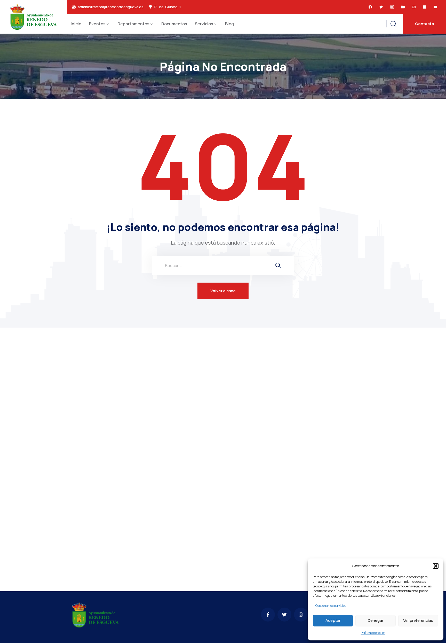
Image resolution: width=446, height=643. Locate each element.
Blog (229, 24)
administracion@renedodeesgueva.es (111, 7)
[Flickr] (424, 7)
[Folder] (402, 7)
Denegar (375, 620)
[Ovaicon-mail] (413, 7)
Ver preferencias (418, 620)
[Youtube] (435, 7)
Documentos (174, 24)
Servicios (204, 24)
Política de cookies (373, 633)
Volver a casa (223, 290)
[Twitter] (381, 7)
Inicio (76, 24)
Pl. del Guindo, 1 (167, 7)
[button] (435, 566)
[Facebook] (370, 7)
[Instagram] (301, 615)
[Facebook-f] (268, 615)
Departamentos (133, 24)
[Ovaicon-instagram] (392, 7)
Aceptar (332, 620)
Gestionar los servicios (330, 605)
